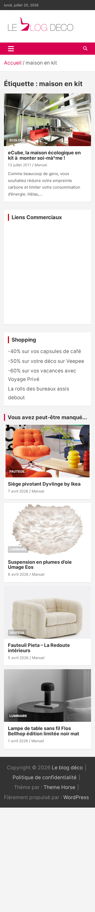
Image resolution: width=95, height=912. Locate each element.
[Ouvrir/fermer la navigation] (11, 49)
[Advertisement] (47, 272)
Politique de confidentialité (45, 777)
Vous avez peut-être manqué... (47, 417)
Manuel (41, 165)
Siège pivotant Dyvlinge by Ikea (44, 484)
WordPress (76, 797)
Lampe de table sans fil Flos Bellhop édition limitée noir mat (43, 731)
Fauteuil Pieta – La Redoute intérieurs (39, 647)
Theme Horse (59, 787)
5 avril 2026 (18, 657)
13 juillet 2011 (19, 165)
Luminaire (18, 549)
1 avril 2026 (18, 741)
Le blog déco (67, 768)
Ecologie (17, 140)
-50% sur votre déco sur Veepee (46, 361)
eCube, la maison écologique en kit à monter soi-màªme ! (44, 155)
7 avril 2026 (18, 491)
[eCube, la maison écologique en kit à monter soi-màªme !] (47, 119)
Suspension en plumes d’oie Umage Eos (40, 564)
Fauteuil (17, 471)
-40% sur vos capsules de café (44, 351)
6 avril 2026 (18, 574)
